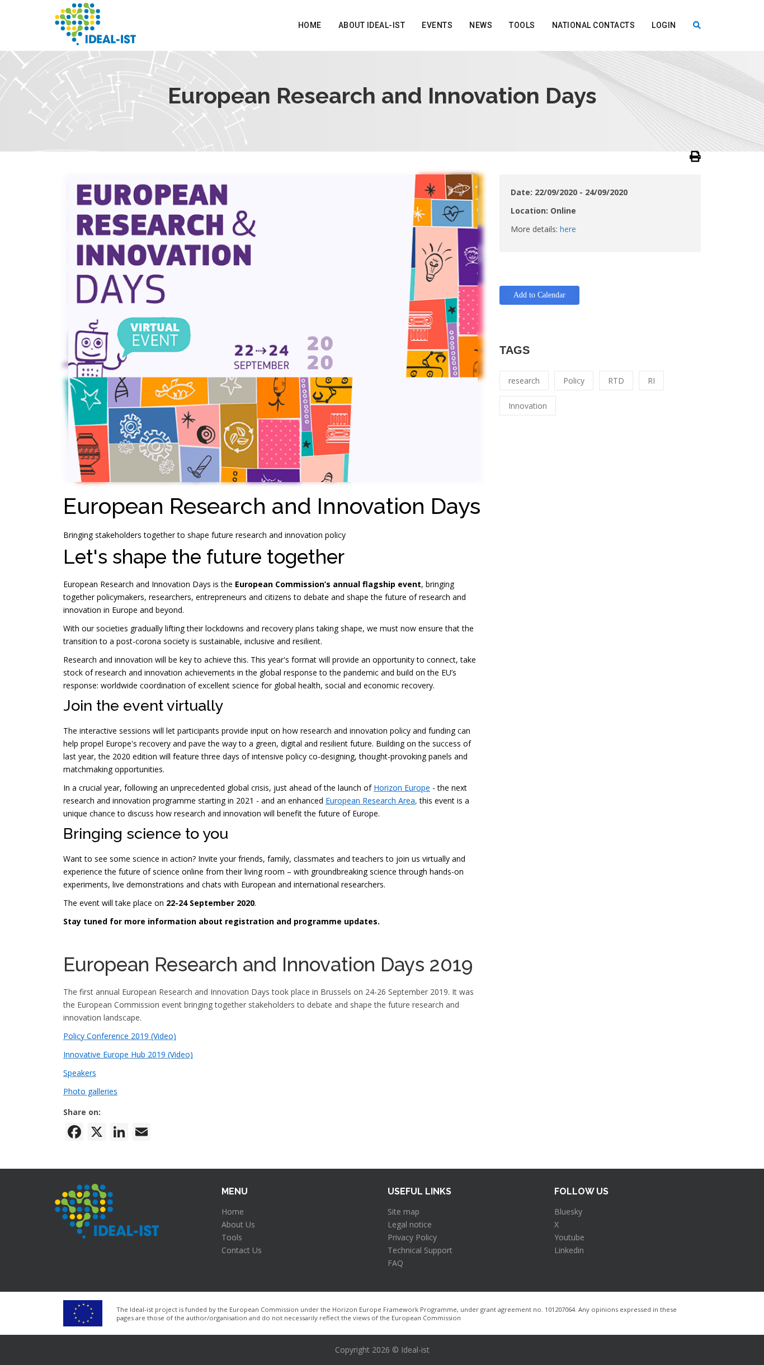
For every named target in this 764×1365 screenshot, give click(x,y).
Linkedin (569, 1250)
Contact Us (241, 1250)
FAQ (395, 1263)
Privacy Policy (412, 1237)
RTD (616, 380)
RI (651, 380)
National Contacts (593, 25)
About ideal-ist (371, 25)
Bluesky (568, 1211)
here (568, 229)
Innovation (527, 405)
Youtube (569, 1237)
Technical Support (420, 1250)
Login (664, 25)
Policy (573, 380)
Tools (522, 25)
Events (437, 25)
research (524, 380)
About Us (238, 1224)
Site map (403, 1211)
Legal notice (410, 1224)
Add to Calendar (539, 295)
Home (310, 25)
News (480, 25)
